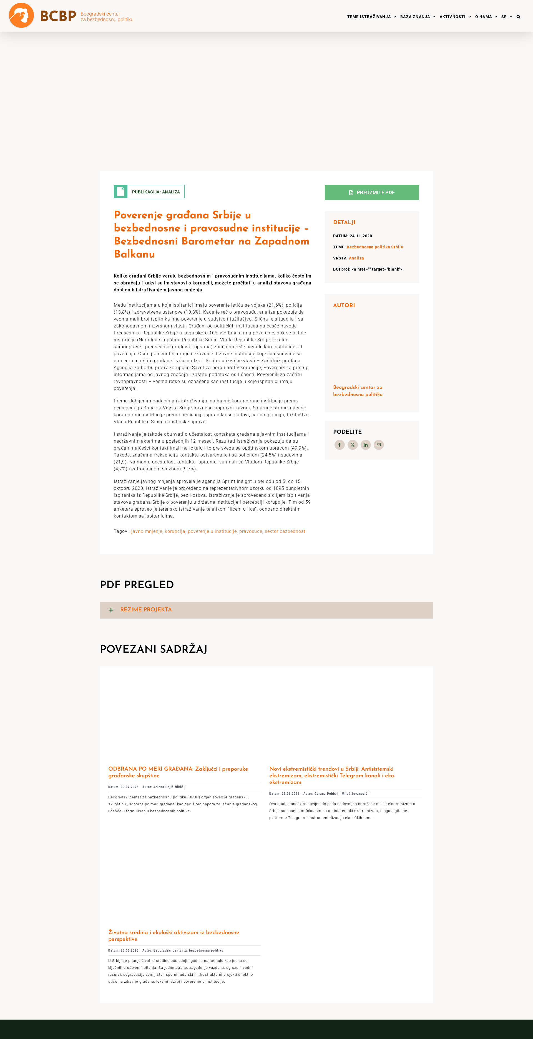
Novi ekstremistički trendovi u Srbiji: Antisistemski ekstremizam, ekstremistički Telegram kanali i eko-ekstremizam (332, 775)
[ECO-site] (184, 840)
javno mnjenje (146, 531)
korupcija (175, 531)
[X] (352, 444)
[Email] (378, 444)
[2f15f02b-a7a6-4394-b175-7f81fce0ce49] (345, 676)
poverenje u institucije (212, 531)
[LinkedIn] (365, 444)
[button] (519, 16)
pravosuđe (250, 531)
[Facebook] (339, 444)
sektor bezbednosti (286, 531)
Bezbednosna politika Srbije (375, 247)
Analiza (356, 258)
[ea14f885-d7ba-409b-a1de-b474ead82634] (184, 676)
